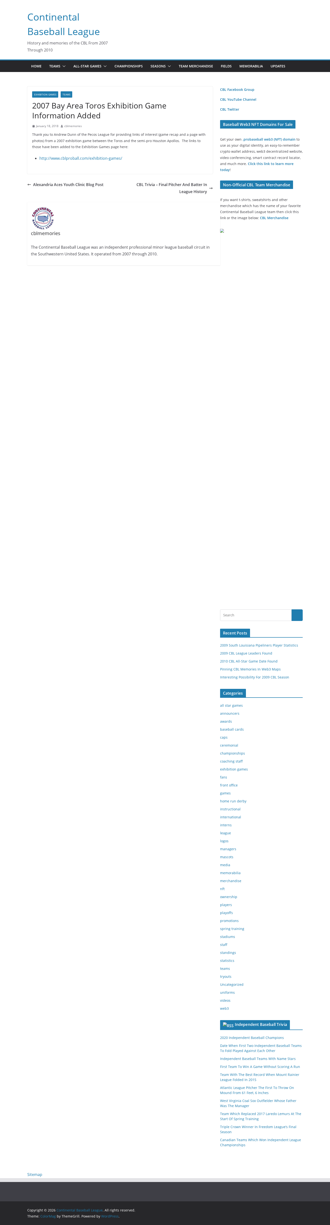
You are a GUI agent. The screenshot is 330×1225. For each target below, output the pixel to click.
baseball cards (232, 729)
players (226, 904)
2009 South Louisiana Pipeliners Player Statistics (259, 645)
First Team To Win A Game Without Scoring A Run (260, 1066)
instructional (230, 809)
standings (228, 952)
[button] (63, 66)
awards (226, 721)
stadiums (227, 936)
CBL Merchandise (274, 218)
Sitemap (34, 1174)
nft (222, 888)
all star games (231, 705)
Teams (54, 66)
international (230, 817)
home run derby (233, 801)
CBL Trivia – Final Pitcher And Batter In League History (171, 188)
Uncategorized (232, 984)
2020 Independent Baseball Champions (252, 1037)
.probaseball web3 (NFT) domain (269, 139)
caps (224, 737)
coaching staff (231, 761)
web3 (224, 1008)
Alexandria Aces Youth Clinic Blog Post (68, 184)
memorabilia (230, 873)
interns (226, 825)
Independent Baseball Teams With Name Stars (258, 1058)
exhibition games (45, 94)
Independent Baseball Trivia (261, 1024)
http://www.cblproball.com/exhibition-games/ (80, 158)
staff (223, 944)
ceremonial (229, 745)
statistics (227, 960)
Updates (278, 66)
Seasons (158, 66)
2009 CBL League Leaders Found (246, 653)
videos (225, 1000)
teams (66, 94)
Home (36, 66)
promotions (229, 920)
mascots (226, 857)
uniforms (227, 992)
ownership (228, 896)
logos (224, 841)
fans (223, 777)
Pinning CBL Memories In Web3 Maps (250, 669)
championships (232, 753)
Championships (129, 66)
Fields (226, 66)
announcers (229, 713)
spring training (232, 928)
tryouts (225, 976)
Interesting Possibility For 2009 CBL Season (254, 677)
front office (229, 785)
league (225, 833)
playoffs (226, 912)
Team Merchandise (196, 66)
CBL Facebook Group (237, 89)
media (225, 865)
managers (228, 849)
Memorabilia (251, 66)
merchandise (230, 881)
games (225, 793)
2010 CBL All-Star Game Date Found (249, 661)
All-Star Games (87, 66)
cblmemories (73, 126)
